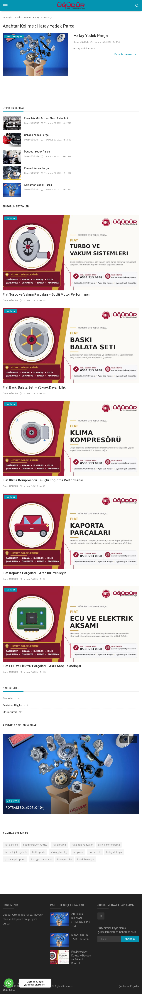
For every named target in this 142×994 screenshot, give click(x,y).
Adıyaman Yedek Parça (38, 184)
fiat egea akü (64, 859)
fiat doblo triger (85, 859)
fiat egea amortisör (41, 859)
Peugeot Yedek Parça (37, 151)
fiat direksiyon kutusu (35, 844)
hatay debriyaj (114, 852)
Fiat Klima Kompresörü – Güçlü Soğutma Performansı (43, 480)
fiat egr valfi (11, 844)
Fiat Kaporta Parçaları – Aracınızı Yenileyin (34, 573)
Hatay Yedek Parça (90, 35)
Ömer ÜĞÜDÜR (81, 41)
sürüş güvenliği (58, 852)
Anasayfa (7, 17)
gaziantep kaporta (15, 859)
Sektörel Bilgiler (13, 705)
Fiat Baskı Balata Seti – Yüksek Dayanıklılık (34, 387)
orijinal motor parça (109, 844)
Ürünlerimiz (10, 712)
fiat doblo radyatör (82, 844)
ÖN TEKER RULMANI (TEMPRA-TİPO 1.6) (80, 920)
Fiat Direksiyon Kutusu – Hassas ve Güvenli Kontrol (81, 957)
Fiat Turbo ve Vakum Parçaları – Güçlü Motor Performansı (46, 294)
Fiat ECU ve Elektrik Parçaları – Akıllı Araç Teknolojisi (42, 666)
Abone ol (130, 939)
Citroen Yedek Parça (36, 134)
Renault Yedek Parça (36, 168)
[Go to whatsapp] (8, 983)
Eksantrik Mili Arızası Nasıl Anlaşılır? (46, 118)
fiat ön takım (60, 844)
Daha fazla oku (123, 54)
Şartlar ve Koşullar (129, 986)
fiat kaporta (38, 852)
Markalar (8, 698)
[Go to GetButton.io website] (9, 990)
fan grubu (78, 852)
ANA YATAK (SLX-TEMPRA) (25, 808)
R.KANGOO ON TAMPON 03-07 (80, 937)
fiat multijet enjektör (16, 852)
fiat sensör (95, 852)
